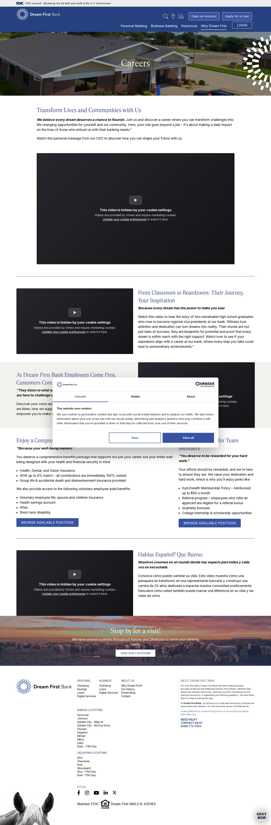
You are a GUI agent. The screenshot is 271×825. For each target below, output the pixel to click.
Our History (128, 689)
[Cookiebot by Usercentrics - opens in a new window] (198, 384)
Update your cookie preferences (124, 219)
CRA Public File (188, 714)
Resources (189, 26)
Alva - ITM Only (86, 771)
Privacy (184, 711)
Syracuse (83, 714)
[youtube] (96, 793)
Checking (83, 685)
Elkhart (81, 735)
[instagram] (87, 793)
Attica (80, 739)
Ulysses (82, 728)
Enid (79, 764)
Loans (80, 692)
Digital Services (86, 696)
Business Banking (164, 26)
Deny (135, 437)
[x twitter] (114, 793)
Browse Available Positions (47, 522)
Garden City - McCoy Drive (93, 725)
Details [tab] (135, 396)
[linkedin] (106, 793)
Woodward (84, 768)
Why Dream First (214, 26)
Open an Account (204, 16)
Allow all (188, 437)
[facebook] (78, 793)
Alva (79, 757)
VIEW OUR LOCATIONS (136, 653)
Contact (126, 696)
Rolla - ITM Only (87, 746)
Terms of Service (224, 711)
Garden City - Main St (90, 721)
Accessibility (241, 711)
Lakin (80, 742)
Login (242, 25)
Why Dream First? (131, 685)
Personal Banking (134, 26)
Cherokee (83, 761)
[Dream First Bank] (38, 14)
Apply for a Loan (237, 16)
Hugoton (82, 732)
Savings (82, 689)
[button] (261, 815)
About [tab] (191, 396)
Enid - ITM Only (86, 775)
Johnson (82, 718)
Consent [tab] (80, 396)
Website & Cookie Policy (202, 711)
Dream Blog (128, 692)
